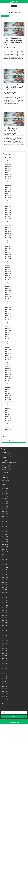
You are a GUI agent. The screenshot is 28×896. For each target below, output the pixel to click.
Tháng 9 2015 (8, 315)
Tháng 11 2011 (8, 397)
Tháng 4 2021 (8, 212)
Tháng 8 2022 (8, 185)
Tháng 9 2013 (8, 355)
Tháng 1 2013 (8, 372)
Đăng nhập (7, 440)
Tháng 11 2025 (8, 160)
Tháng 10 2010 (8, 416)
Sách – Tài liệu (5, 477)
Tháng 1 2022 (8, 193)
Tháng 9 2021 (8, 202)
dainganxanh (8, 49)
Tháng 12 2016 (8, 290)
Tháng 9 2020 (8, 227)
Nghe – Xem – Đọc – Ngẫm (8, 465)
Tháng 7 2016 (8, 296)
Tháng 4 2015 (8, 326)
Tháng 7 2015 (8, 320)
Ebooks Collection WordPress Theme (13, 721)
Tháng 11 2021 (8, 197)
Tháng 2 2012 (8, 393)
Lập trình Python (6, 459)
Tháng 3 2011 (8, 414)
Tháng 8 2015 (8, 317)
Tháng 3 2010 (8, 418)
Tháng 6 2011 (8, 408)
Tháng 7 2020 (8, 231)
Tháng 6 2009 (8, 421)
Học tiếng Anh (5, 472)
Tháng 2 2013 (8, 370)
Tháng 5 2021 (8, 210)
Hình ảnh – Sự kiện (6, 464)
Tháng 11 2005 (8, 429)
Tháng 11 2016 (8, 292)
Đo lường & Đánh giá (6, 469)
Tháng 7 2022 (8, 187)
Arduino (4, 457)
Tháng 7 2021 (8, 206)
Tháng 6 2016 (8, 298)
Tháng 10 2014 (8, 332)
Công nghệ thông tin (6, 451)
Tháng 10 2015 (8, 313)
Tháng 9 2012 (8, 381)
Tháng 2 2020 (8, 242)
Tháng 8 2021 (8, 204)
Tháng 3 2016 (8, 305)
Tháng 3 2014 (8, 345)
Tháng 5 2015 (8, 324)
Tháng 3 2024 (8, 170)
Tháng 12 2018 (8, 258)
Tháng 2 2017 (8, 286)
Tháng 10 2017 (8, 277)
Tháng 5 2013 (8, 364)
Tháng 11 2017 (8, 275)
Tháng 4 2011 (8, 412)
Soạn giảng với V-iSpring (7, 454)
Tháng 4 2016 (8, 303)
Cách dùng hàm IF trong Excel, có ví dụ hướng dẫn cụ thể (14, 87)
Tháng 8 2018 (8, 265)
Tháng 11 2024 (8, 162)
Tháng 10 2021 (8, 200)
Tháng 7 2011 (8, 406)
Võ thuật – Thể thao (6, 480)
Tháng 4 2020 (8, 237)
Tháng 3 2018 (8, 271)
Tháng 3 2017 (8, 284)
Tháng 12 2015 (8, 309)
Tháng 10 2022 (8, 181)
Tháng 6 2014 (8, 338)
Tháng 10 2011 (8, 399)
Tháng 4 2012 (8, 389)
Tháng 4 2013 (8, 366)
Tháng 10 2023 (8, 174)
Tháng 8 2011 (8, 404)
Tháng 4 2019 (8, 252)
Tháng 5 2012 (8, 387)
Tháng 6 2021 (8, 208)
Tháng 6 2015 (8, 322)
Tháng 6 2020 (8, 233)
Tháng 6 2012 (8, 385)
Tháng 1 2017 (8, 288)
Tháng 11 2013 (8, 351)
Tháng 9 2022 (8, 183)
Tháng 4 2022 (8, 189)
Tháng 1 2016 (8, 307)
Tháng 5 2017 (8, 280)
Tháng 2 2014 (8, 347)
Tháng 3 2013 (8, 368)
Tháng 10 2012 (8, 378)
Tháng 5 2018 (8, 267)
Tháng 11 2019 (8, 246)
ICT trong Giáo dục (6, 452)
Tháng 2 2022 (8, 191)
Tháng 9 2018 (8, 263)
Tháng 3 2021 (8, 214)
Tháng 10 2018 (8, 261)
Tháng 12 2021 (8, 195)
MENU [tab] (14, 6)
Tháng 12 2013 (8, 349)
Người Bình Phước (6, 467)
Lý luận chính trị (5, 474)
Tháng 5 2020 (8, 235)
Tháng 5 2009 (8, 423)
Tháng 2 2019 (8, 256)
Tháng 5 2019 (8, 250)
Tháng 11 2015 (8, 311)
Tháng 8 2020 (8, 229)
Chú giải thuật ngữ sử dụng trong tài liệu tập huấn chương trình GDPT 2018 (14, 41)
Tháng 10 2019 (8, 248)
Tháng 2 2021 (8, 216)
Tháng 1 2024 (8, 172)
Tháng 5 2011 (8, 410)
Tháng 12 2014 (8, 330)
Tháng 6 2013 (8, 362)
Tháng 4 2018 (8, 269)
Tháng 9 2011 (8, 402)
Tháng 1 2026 (8, 157)
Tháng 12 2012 (8, 374)
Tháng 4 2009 (8, 425)
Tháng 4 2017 (8, 282)
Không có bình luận (11, 47)
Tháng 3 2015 (8, 328)
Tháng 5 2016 (8, 301)
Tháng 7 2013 (8, 359)
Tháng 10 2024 (8, 164)
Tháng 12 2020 (8, 221)
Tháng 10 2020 (8, 225)
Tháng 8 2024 (8, 166)
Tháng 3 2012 (8, 391)
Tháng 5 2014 (8, 341)
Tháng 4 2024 (8, 168)
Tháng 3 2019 (8, 254)
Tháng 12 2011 (8, 395)
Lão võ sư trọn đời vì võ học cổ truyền (13, 129)
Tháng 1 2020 (8, 244)
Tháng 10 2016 (8, 294)
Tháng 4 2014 (8, 343)
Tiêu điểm (4, 479)
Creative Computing (6, 456)
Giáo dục (4, 471)
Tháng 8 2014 (8, 334)
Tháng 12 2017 (8, 273)
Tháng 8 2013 (8, 357)
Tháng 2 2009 (8, 427)
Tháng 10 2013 (8, 353)
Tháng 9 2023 (8, 176)
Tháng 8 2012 (8, 383)
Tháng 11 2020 (8, 223)
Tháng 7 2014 (8, 336)
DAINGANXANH (5, 16)
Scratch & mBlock (6, 460)
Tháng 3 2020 (8, 240)
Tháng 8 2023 (8, 179)
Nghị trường (4, 475)
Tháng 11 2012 (8, 376)
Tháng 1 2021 (8, 219)
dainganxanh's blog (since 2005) (9, 462)
